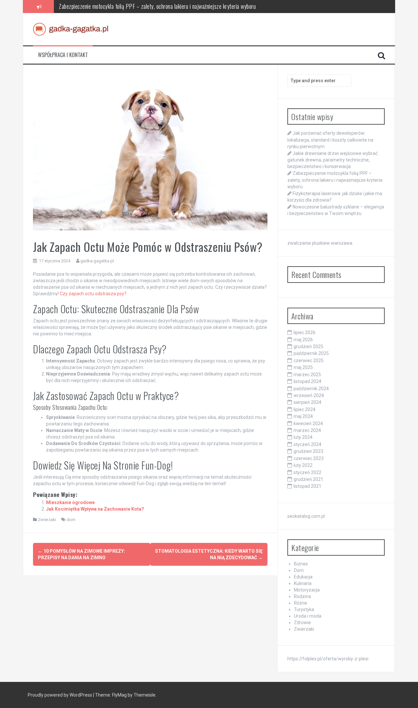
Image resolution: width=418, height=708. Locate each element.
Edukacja (303, 576)
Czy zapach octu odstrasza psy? (93, 293)
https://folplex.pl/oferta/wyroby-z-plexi (327, 658)
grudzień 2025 (308, 346)
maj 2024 (303, 416)
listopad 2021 (307, 486)
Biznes (301, 563)
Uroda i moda (307, 616)
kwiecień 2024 (308, 423)
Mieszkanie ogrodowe (70, 502)
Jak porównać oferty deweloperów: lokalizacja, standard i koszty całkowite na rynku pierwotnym (330, 140)
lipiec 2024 (304, 409)
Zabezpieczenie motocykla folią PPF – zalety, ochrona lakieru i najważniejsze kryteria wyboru (157, 6)
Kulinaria (303, 583)
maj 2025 (303, 367)
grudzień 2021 (308, 479)
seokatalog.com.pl (306, 516)
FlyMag (119, 695)
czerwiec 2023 (309, 458)
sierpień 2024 (307, 402)
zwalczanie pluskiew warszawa (319, 243)
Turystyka (304, 609)
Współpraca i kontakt (63, 55)
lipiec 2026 (304, 332)
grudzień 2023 (308, 451)
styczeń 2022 (307, 472)
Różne (300, 603)
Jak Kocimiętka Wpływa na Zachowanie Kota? (95, 509)
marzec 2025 (307, 374)
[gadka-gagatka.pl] (70, 28)
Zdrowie (302, 622)
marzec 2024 (307, 430)
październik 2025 (311, 353)
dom (71, 519)
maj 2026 (303, 339)
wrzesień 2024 (309, 395)
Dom (299, 570)
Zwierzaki (47, 519)
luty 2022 (303, 465)
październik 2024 (311, 388)
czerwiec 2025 (309, 360)
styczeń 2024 (307, 444)
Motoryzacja (307, 590)
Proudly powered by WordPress (60, 695)
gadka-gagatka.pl (97, 260)
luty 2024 (303, 437)
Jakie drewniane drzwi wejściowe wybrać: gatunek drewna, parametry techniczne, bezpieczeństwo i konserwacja (332, 160)
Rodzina (302, 596)
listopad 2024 (307, 381)
